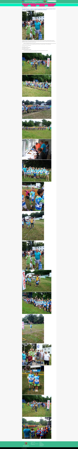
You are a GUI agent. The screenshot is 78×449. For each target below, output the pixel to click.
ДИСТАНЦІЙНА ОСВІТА (33, 5)
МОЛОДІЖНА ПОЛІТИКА (42, 5)
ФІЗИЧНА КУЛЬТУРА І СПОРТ (51, 5)
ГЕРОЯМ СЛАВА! (25, 5)
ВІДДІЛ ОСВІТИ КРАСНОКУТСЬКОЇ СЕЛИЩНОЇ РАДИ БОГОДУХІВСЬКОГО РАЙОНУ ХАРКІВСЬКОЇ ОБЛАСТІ (34, 2)
